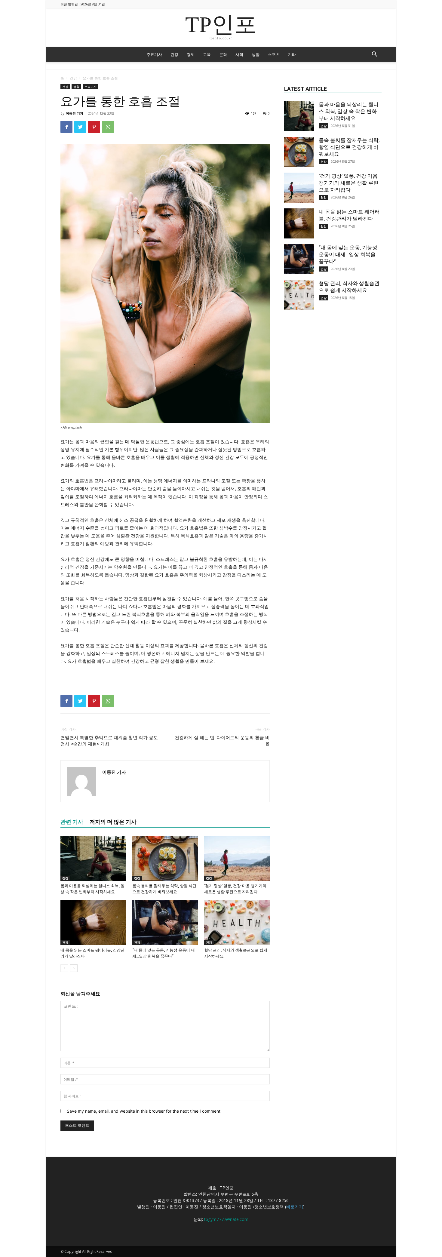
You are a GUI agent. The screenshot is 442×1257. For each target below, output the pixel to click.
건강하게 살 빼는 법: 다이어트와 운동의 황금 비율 (222, 741)
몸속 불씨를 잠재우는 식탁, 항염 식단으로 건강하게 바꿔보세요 (349, 147)
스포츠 (274, 54)
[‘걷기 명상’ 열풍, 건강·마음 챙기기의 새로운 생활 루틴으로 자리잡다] (237, 858)
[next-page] (74, 968)
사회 (239, 54)
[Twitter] (80, 127)
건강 (174, 54)
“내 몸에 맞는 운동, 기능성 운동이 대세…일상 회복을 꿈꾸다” (348, 254)
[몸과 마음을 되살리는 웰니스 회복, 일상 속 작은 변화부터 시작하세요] (93, 858)
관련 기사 (71, 822)
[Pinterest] (94, 127)
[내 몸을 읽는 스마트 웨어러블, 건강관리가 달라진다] (93, 922)
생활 (255, 54)
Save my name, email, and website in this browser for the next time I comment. (144, 1111)
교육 (207, 54)
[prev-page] (64, 968)
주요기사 (154, 54)
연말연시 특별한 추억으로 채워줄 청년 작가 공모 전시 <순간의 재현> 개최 (109, 741)
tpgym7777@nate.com (226, 1219)
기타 (292, 54)
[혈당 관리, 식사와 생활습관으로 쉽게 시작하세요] (237, 922)
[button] (374, 55)
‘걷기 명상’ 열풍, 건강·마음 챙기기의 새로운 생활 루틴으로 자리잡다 (349, 183)
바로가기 (294, 1206)
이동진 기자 (74, 113)
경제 (191, 54)
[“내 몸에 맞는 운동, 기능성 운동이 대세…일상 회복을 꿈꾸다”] (165, 922)
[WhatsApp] (108, 127)
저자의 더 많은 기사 (113, 822)
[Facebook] (66, 127)
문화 (223, 54)
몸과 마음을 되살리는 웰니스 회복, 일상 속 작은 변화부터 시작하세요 (349, 111)
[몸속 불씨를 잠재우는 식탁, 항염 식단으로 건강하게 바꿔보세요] (165, 858)
